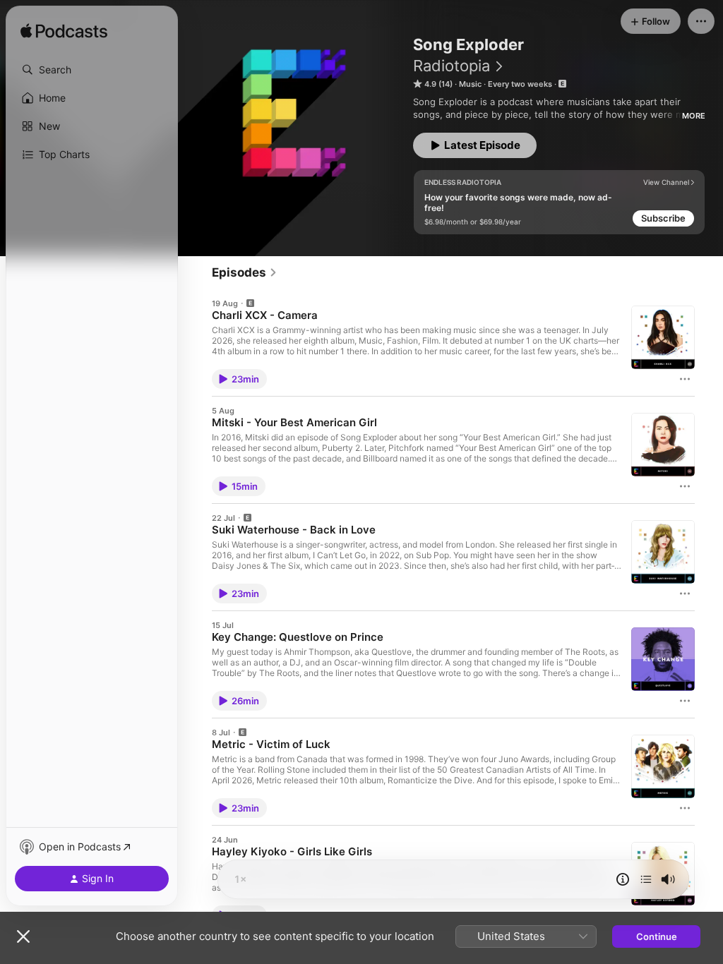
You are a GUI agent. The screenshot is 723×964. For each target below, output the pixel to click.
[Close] (23, 936)
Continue (656, 936)
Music (470, 84)
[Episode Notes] (622, 879)
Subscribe (663, 218)
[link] (244, 272)
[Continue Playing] (646, 879)
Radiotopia (451, 65)
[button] (92, 70)
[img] (63, 32)
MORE (693, 116)
